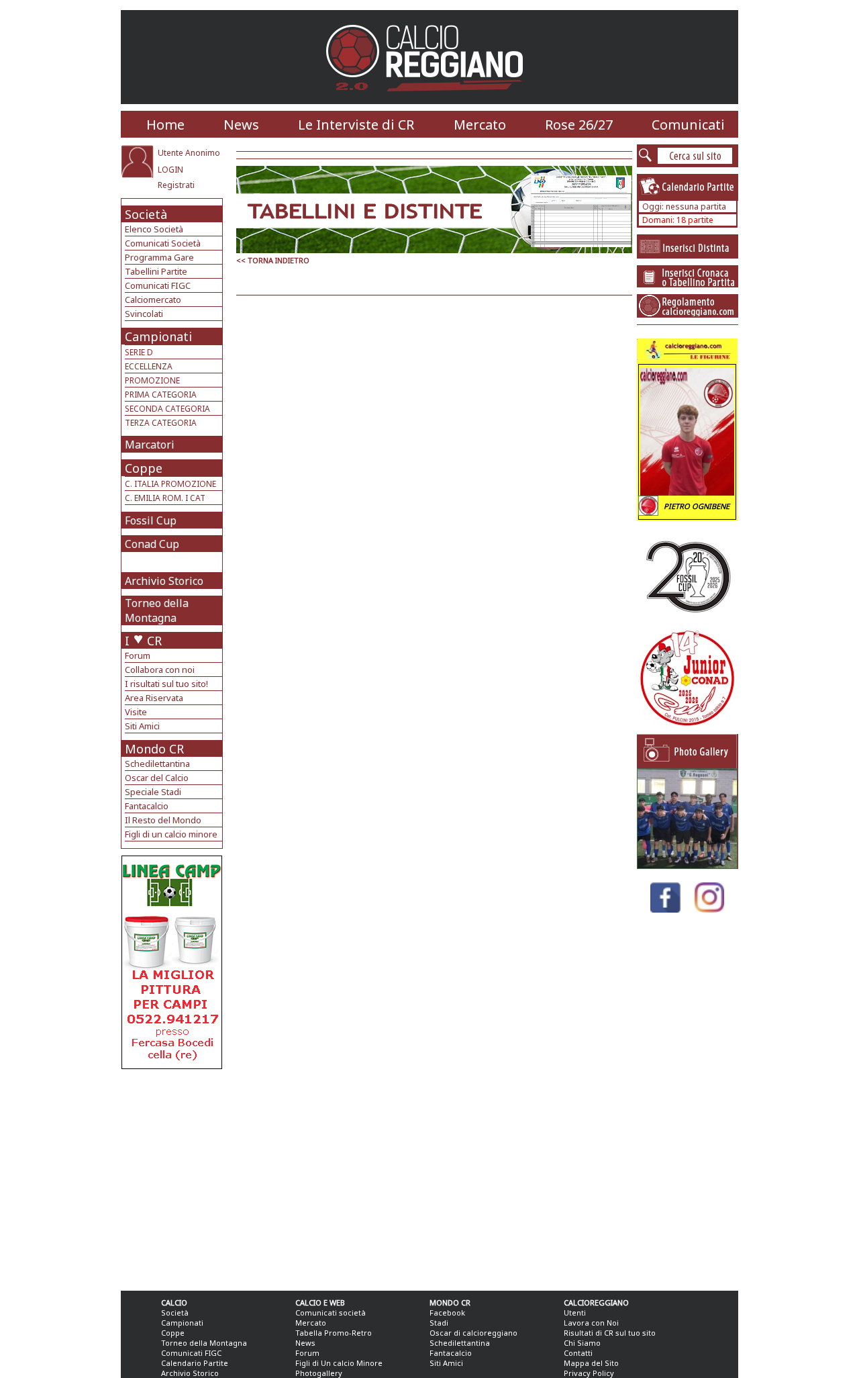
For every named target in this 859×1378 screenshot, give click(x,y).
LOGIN (170, 169)
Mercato (480, 125)
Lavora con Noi (591, 1323)
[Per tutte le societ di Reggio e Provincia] (171, 1065)
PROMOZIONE (152, 380)
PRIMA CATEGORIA (161, 394)
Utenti (575, 1312)
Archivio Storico (164, 580)
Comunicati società (330, 1312)
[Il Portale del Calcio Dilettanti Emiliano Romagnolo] (429, 100)
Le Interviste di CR (356, 125)
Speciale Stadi (153, 792)
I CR (143, 641)
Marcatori (149, 444)
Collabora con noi (160, 669)
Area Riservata (154, 698)
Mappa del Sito (591, 1363)
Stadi (439, 1323)
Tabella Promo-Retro (333, 1333)
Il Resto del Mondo (163, 820)
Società (146, 214)
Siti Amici (142, 726)
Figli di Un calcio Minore (339, 1363)
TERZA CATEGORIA (161, 422)
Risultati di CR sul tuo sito (610, 1333)
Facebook (447, 1312)
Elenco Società (154, 229)
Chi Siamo (582, 1343)
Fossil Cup (150, 520)
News (241, 125)
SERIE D (139, 352)
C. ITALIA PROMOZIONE (170, 484)
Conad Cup (152, 544)
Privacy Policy (589, 1373)
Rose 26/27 (579, 125)
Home (165, 125)
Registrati (176, 185)
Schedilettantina (157, 763)
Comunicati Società (163, 243)
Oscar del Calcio (157, 778)
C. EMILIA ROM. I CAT (165, 498)
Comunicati (688, 125)
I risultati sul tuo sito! (166, 684)
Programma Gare (159, 257)
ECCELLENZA (148, 366)
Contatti (578, 1353)
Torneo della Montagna (157, 610)
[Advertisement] (173, 1176)
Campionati (158, 336)
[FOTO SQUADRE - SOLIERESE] (687, 865)
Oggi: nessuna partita (684, 206)
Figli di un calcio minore (171, 834)
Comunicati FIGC (158, 285)
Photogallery (318, 1373)
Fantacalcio (146, 806)
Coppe (143, 468)
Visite (136, 712)
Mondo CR (154, 749)
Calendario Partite (194, 1363)
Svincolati (144, 314)
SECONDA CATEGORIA (167, 408)
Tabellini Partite (156, 271)
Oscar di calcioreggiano (473, 1333)
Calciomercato (153, 299)
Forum (137, 655)
